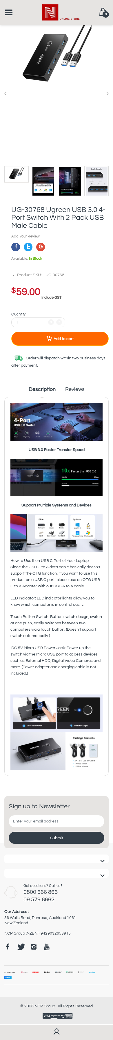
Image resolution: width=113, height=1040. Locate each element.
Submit (56, 838)
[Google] (40, 247)
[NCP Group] (56, 12)
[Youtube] (46, 946)
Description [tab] (42, 389)
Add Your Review (25, 236)
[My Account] (56, 1032)
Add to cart (64, 339)
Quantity (18, 314)
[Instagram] (33, 946)
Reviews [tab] (75, 389)
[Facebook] (15, 247)
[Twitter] (28, 247)
